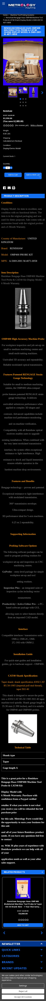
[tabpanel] (13, 92)
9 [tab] (25, 105)
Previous (3, 92)
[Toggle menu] (3, 3)
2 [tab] (23, 99)
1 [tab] (20, 99)
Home (5, 15)
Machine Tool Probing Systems (22, 15)
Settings (23, 985)
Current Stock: (9, 156)
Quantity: (6, 164)
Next (42, 92)
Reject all (23, 991)
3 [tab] (25, 99)
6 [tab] (25, 102)
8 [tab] (23, 105)
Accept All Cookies (23, 996)
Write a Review (37, 125)
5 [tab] (23, 102)
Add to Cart (23, 925)
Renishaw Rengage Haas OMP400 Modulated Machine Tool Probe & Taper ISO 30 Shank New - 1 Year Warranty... (23, 904)
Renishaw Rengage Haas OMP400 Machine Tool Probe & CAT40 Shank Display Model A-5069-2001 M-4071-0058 (23, 20)
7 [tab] (20, 105)
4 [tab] (20, 102)
